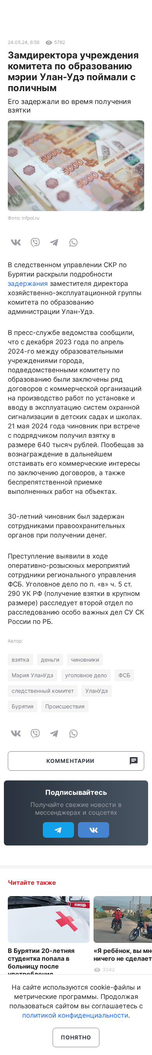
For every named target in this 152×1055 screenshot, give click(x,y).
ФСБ (124, 675)
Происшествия (65, 706)
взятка (20, 659)
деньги (50, 659)
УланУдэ (96, 690)
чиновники (85, 659)
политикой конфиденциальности (75, 1015)
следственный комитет (43, 690)
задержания (28, 283)
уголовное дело (86, 675)
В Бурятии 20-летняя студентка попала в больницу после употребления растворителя (41, 966)
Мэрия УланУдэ (32, 675)
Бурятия (23, 706)
